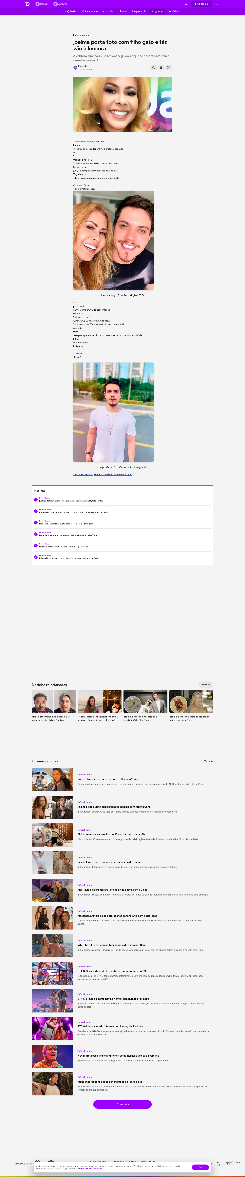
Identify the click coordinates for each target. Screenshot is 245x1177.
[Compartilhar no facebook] (161, 67)
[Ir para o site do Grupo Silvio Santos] (29, 1163)
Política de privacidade (123, 1161)
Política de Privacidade (90, 1168)
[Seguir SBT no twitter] (219, 1164)
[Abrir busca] (186, 4)
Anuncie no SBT (97, 1161)
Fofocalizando (81, 35)
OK (200, 1167)
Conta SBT (203, 3)
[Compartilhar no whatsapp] (153, 67)
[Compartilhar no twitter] (168, 67)
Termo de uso (148, 1161)
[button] (54, 710)
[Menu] (217, 4)
